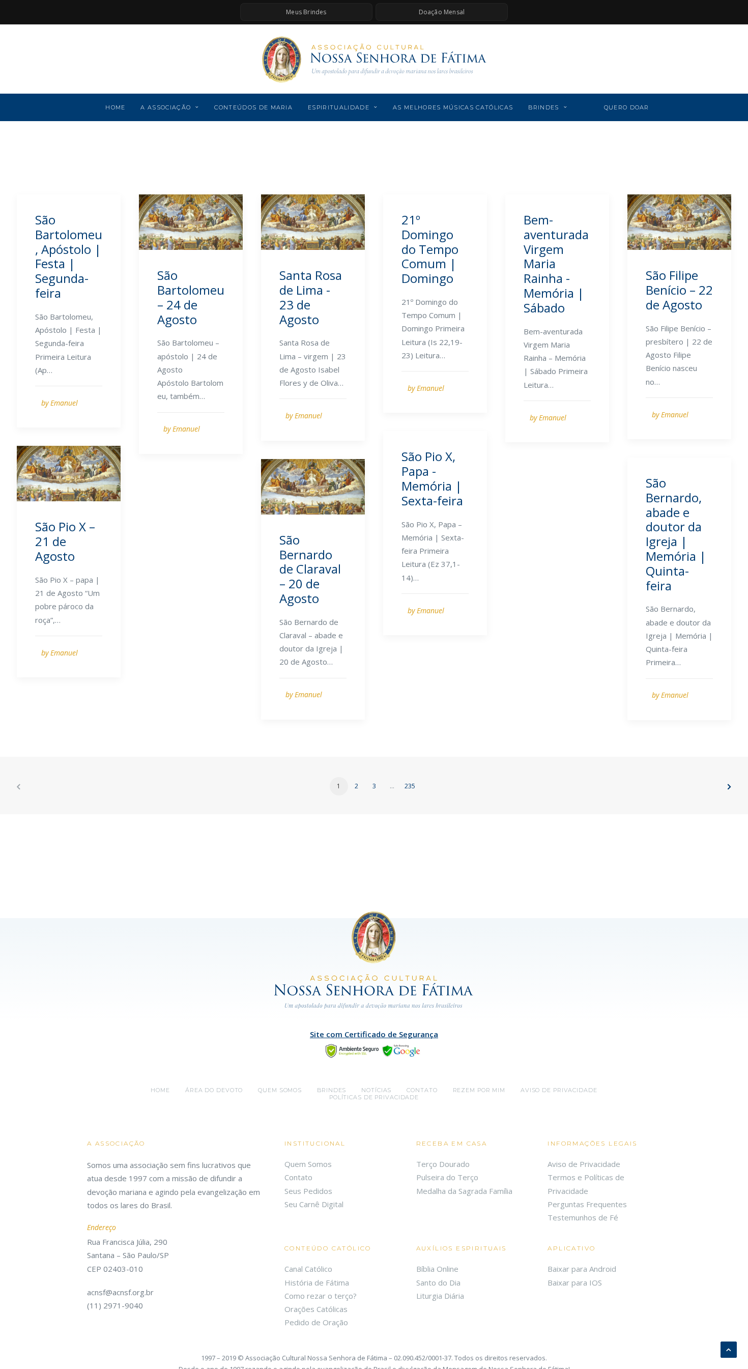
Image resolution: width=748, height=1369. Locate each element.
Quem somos (280, 1090)
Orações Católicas (316, 1309)
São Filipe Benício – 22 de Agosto (679, 290)
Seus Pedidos (308, 1191)
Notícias (376, 1090)
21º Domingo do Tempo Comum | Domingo (429, 249)
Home (115, 107)
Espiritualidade (338, 107)
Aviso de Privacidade (559, 1090)
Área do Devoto (214, 1090)
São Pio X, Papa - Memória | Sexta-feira (432, 478)
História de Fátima (316, 1282)
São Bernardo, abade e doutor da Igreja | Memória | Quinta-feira (676, 534)
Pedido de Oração (316, 1322)
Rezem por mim (479, 1090)
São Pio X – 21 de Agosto (65, 541)
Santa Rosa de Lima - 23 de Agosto (310, 297)
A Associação (165, 107)
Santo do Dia (438, 1282)
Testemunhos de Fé (583, 1217)
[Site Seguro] (374, 1050)
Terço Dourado (443, 1164)
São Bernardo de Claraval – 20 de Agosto (310, 569)
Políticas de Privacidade (374, 1097)
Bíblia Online (437, 1269)
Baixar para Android (582, 1269)
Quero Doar (626, 107)
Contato (422, 1090)
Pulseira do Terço (447, 1177)
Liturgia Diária (440, 1296)
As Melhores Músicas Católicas (453, 107)
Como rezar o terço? (320, 1296)
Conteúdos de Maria (253, 107)
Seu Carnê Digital (313, 1204)
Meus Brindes (306, 12)
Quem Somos (308, 1164)
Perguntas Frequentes (587, 1204)
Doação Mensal (442, 12)
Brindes (543, 107)
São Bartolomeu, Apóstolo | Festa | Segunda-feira (68, 256)
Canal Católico (308, 1269)
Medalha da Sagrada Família (464, 1191)
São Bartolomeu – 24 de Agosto (190, 297)
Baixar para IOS (575, 1282)
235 (410, 786)
